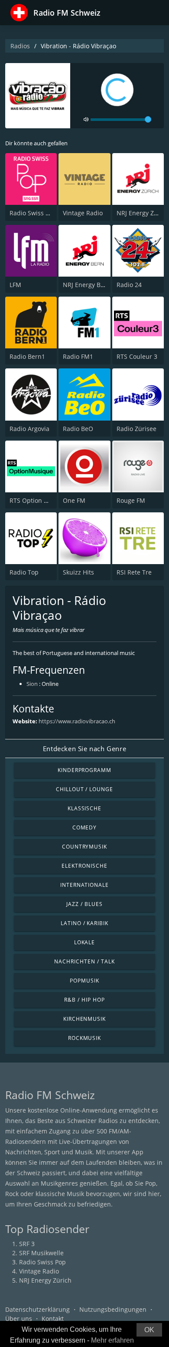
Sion (32, 684)
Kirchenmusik (84, 1019)
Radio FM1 (78, 356)
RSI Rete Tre (134, 572)
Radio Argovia (29, 428)
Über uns (18, 1318)
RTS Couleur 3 (137, 356)
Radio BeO (78, 428)
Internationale (84, 885)
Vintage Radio (83, 213)
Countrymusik (84, 846)
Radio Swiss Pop (33, 213)
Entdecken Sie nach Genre (84, 748)
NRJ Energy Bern (86, 285)
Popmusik (84, 980)
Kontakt (53, 1318)
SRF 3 (27, 1244)
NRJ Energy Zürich (143, 213)
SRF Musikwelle (41, 1253)
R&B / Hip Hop (84, 999)
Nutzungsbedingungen (112, 1309)
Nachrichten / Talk (84, 961)
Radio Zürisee (136, 428)
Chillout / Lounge (84, 789)
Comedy (84, 827)
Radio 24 (129, 285)
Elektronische (84, 865)
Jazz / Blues (84, 904)
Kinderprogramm (84, 770)
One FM (74, 500)
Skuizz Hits (78, 572)
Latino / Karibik (84, 923)
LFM (15, 285)
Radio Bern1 (27, 356)
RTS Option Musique (39, 500)
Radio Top (24, 572)
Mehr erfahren (112, 1340)
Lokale (84, 942)
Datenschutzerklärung (37, 1309)
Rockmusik (84, 1038)
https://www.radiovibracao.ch (77, 721)
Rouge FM (131, 500)
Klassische (85, 808)
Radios (20, 46)
